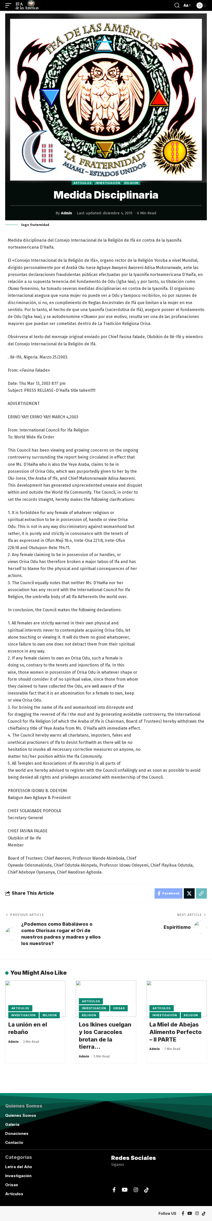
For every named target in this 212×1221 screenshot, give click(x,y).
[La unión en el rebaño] (35, 999)
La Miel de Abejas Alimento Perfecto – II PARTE (175, 1032)
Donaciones (16, 1133)
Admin (66, 213)
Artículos (82, 182)
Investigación (108, 182)
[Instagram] (136, 1190)
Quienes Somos (20, 1115)
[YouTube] (124, 1190)
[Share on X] (189, 893)
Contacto (14, 1142)
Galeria (12, 1124)
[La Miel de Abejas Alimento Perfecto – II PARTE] (177, 999)
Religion (131, 182)
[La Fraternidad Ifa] (26, 5)
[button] (9, 5)
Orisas (119, 1008)
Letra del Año (18, 1166)
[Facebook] (114, 1190)
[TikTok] (146, 1190)
